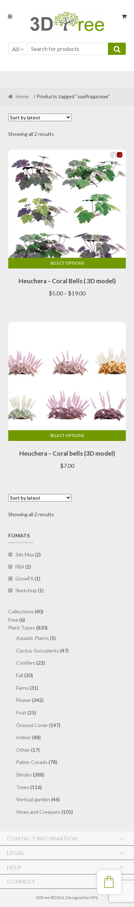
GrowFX (24, 578)
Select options (67, 263)
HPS (94, 897)
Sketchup (26, 590)
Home (22, 96)
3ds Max (24, 554)
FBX (19, 567)
